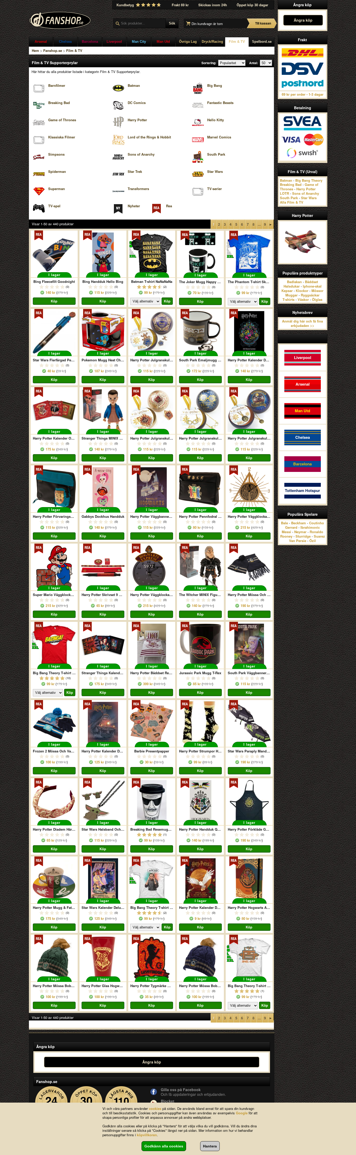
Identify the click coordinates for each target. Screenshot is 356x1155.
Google (242, 1112)
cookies (155, 1108)
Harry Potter (306, 188)
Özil (312, 540)
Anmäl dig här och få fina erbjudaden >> (302, 323)
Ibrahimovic (310, 527)
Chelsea (65, 42)
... (259, 224)
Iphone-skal (312, 286)
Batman (286, 180)
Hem (35, 50)
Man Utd (163, 42)
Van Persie (297, 540)
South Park (289, 197)
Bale (284, 522)
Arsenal (41, 42)
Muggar (291, 295)
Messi (286, 531)
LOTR (284, 193)
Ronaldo (316, 531)
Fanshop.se (52, 50)
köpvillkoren (147, 1134)
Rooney (286, 536)
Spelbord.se (262, 42)
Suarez (319, 536)
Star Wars (309, 197)
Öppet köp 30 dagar (252, 4)
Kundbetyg (125, 4)
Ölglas (317, 299)
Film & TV (237, 42)
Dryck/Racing (212, 42)
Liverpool (114, 42)
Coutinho (316, 522)
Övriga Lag (188, 42)
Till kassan (263, 23)
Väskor (303, 299)
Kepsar (287, 290)
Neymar (300, 531)
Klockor (302, 290)
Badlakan (294, 281)
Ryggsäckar (310, 295)
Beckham (298, 522)
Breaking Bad (291, 184)
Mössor (317, 290)
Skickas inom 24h (212, 4)
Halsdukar (292, 286)
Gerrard (291, 527)
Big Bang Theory (308, 180)
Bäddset (311, 281)
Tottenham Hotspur (302, 490)
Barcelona (90, 42)
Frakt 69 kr (180, 4)
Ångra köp (303, 20)
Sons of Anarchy (305, 193)
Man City (139, 42)
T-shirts (288, 299)
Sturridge (303, 536)
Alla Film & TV (291, 202)
